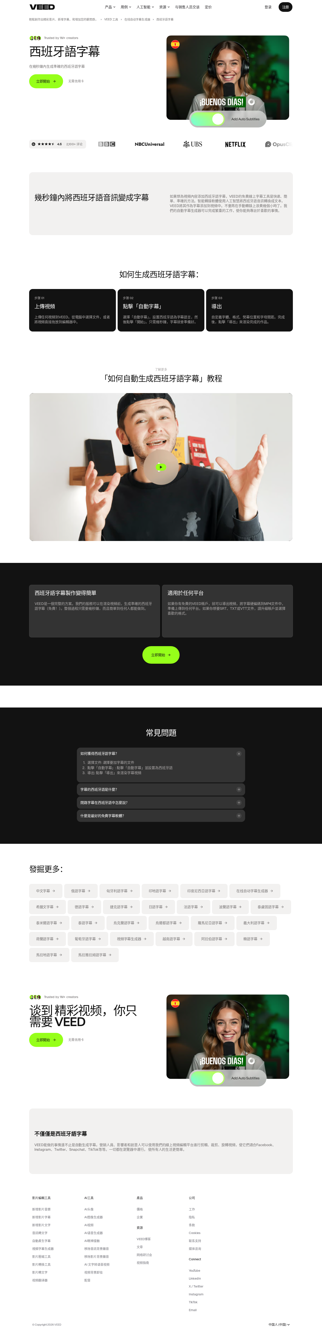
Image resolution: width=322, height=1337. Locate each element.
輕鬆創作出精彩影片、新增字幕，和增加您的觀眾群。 (63, 19)
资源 (162, 7)
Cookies (194, 1233)
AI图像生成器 (93, 1217)
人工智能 (143, 7)
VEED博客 (144, 1239)
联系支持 (195, 1241)
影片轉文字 (40, 1272)
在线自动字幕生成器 (137, 19)
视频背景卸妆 (93, 1272)
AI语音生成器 (93, 1233)
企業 (140, 1217)
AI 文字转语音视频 (97, 1264)
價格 (140, 1209)
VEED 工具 (111, 19)
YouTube (194, 1271)
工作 (192, 1209)
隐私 (192, 1217)
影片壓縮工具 (41, 1257)
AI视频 (89, 1225)
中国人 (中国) (277, 1324)
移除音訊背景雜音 (96, 1249)
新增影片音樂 (41, 1209)
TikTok (193, 1302)
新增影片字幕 (41, 1217)
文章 (140, 1247)
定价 (208, 7)
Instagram (196, 1294)
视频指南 (143, 1263)
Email (192, 1310)
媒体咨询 (195, 1249)
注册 (285, 7)
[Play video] (161, 467)
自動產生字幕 (41, 1241)
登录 (268, 7)
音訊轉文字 (40, 1233)
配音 (87, 1280)
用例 (124, 7)
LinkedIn (195, 1278)
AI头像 (89, 1209)
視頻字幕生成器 (43, 1249)
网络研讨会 (144, 1255)
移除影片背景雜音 (96, 1257)
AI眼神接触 (92, 1241)
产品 (108, 7)
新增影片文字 (41, 1225)
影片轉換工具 (41, 1264)
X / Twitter (196, 1286)
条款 (192, 1225)
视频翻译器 (40, 1280)
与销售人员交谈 (187, 7)
